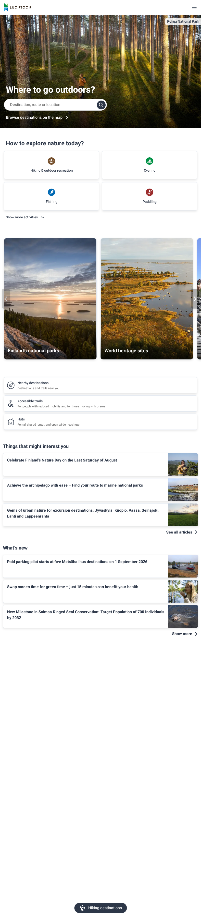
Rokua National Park (183, 21)
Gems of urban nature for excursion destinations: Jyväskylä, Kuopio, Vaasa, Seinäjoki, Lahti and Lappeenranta (83, 513)
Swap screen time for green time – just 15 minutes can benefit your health (72, 587)
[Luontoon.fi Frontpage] (17, 7)
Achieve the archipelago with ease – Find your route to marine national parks (75, 485)
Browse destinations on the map (34, 117)
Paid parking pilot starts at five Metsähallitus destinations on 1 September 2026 (77, 562)
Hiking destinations (105, 908)
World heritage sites (126, 350)
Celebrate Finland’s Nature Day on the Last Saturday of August (62, 460)
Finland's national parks (33, 350)
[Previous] (6, 299)
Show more (182, 634)
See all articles (179, 532)
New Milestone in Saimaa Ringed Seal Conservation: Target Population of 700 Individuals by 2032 (85, 615)
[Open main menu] (194, 7)
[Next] (195, 299)
